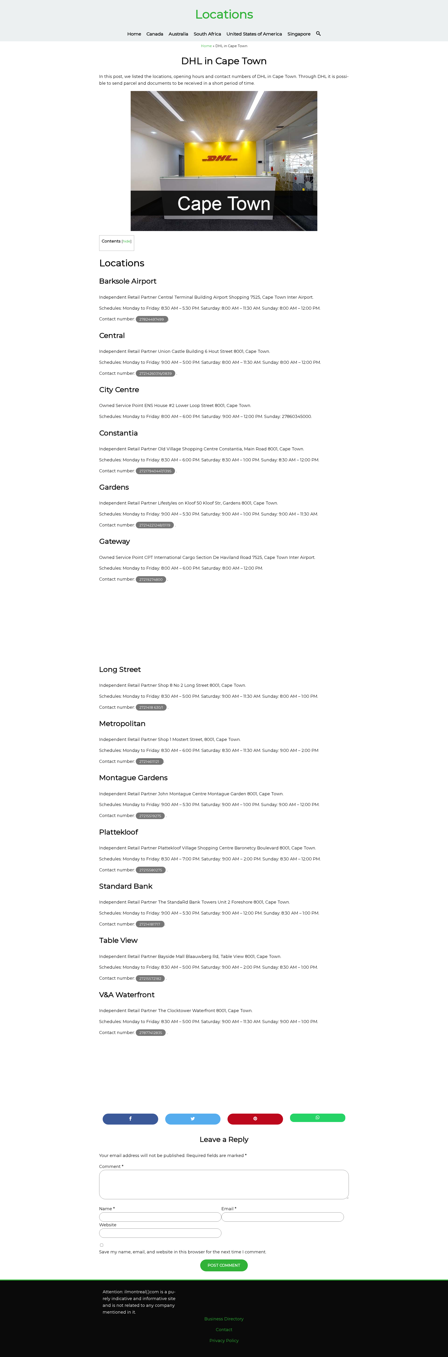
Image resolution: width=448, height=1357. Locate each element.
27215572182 (150, 978)
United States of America (254, 34)
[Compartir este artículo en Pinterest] (255, 1119)
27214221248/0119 (154, 525)
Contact (224, 1329)
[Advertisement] (224, 621)
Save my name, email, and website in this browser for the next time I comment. (182, 1252)
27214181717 (150, 924)
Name (107, 1208)
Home (134, 34)
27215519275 (150, 815)
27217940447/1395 (155, 471)
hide (126, 241)
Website (107, 1224)
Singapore (299, 34)
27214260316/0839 (155, 373)
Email (228, 1208)
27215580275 (150, 870)
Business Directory (224, 1319)
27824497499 (152, 319)
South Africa (207, 34)
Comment (111, 1166)
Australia (178, 34)
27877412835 (150, 1033)
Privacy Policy (224, 1340)
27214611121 (149, 761)
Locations (224, 14)
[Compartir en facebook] (130, 1119)
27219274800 (151, 579)
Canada (155, 34)
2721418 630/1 (151, 707)
